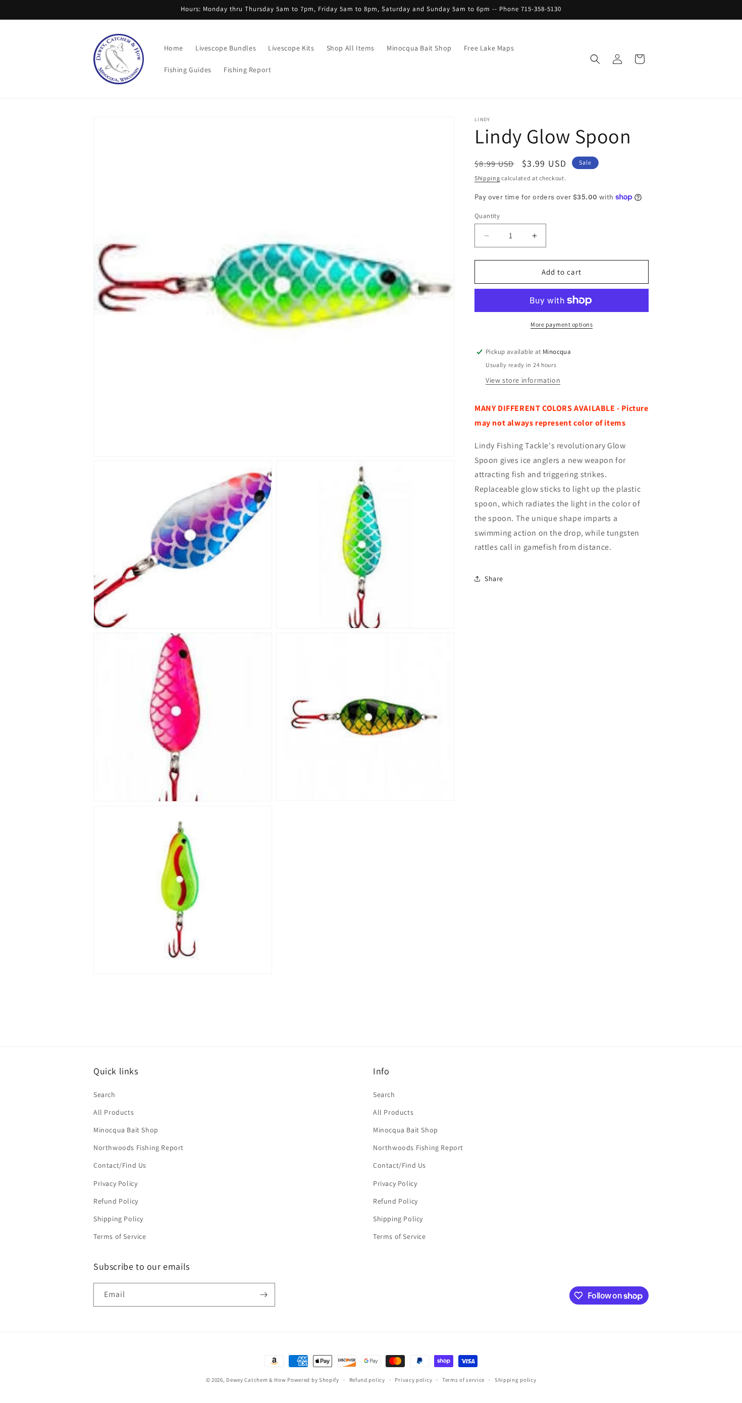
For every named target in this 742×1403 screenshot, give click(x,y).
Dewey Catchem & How (256, 1379)
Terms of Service (119, 1236)
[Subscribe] (263, 1295)
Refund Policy (115, 1201)
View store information (523, 380)
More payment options (562, 324)
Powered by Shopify (313, 1379)
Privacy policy (413, 1379)
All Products (113, 1112)
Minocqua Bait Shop (125, 1129)
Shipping (487, 178)
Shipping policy (516, 1379)
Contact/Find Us (119, 1165)
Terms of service (463, 1379)
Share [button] (494, 578)
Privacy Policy (115, 1183)
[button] (595, 59)
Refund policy (367, 1379)
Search (104, 1094)
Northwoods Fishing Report (138, 1147)
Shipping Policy (118, 1218)
